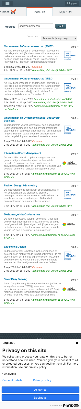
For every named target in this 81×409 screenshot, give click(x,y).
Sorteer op (32, 36)
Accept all (40, 389)
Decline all (40, 397)
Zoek (61, 26)
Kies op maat (4, 12)
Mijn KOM (65, 12)
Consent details (12, 380)
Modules (39, 12)
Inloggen (72, 3)
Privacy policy (42, 380)
